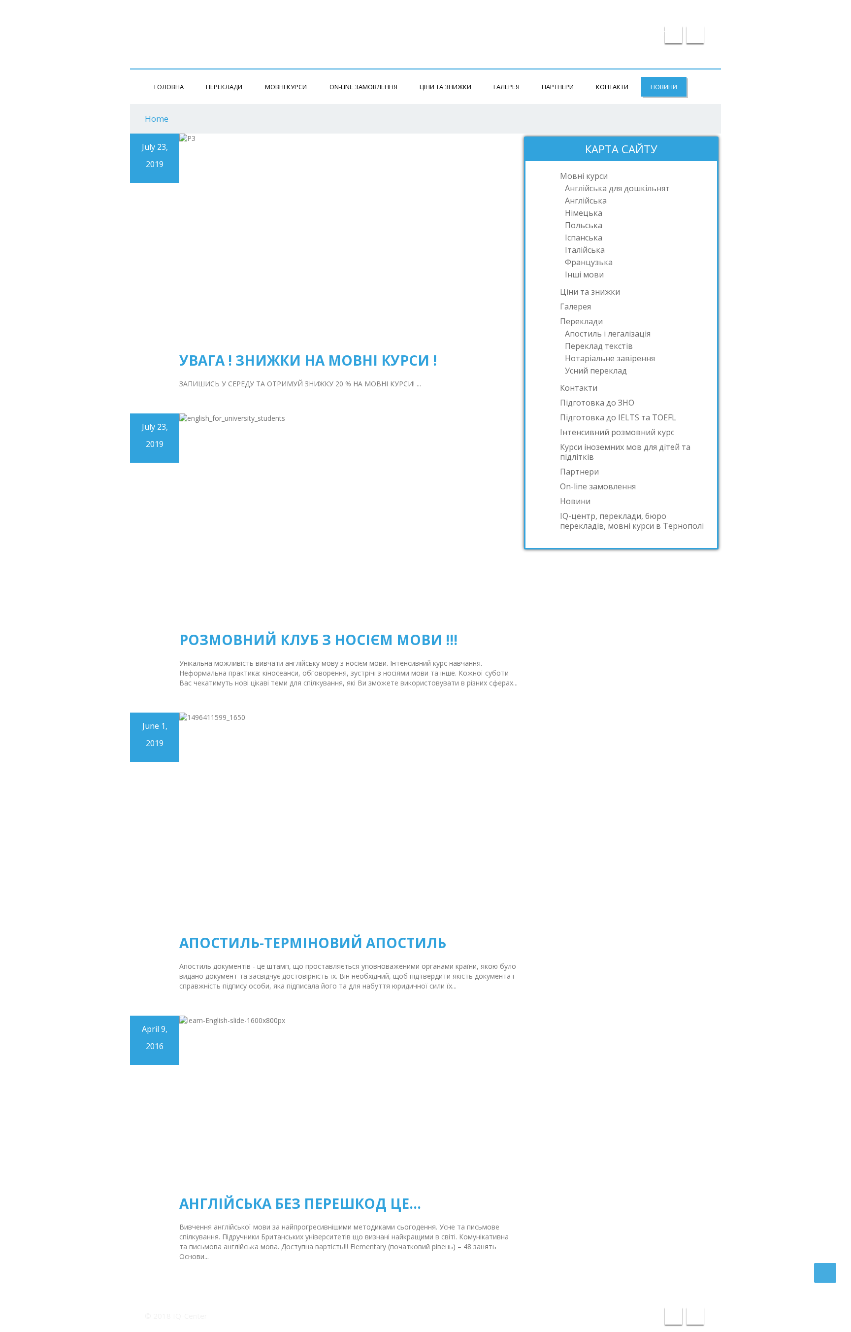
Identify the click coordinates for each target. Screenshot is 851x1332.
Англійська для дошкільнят (617, 188)
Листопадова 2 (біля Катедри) (547, 11)
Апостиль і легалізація (608, 334)
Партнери (558, 86)
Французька (589, 262)
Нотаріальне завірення (610, 358)
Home (156, 118)
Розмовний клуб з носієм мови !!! (318, 639)
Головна (169, 86)
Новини (664, 86)
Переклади (224, 86)
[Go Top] (825, 1273)
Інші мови (584, 274)
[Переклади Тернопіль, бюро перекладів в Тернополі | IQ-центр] (194, 26)
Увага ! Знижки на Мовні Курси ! (308, 360)
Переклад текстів (599, 346)
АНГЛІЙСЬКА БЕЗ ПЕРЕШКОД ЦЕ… (300, 1203)
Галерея (506, 86)
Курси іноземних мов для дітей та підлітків (625, 452)
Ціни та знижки (445, 86)
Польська (583, 225)
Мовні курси (286, 86)
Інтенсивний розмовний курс (617, 432)
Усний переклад (596, 371)
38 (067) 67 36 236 (669, 11)
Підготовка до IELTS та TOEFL (618, 417)
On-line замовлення (363, 86)
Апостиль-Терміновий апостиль (312, 942)
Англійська (586, 200)
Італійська (585, 250)
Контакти (612, 86)
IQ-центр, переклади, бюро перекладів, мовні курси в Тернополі (632, 521)
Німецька (583, 213)
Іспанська (583, 237)
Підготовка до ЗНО (597, 403)
